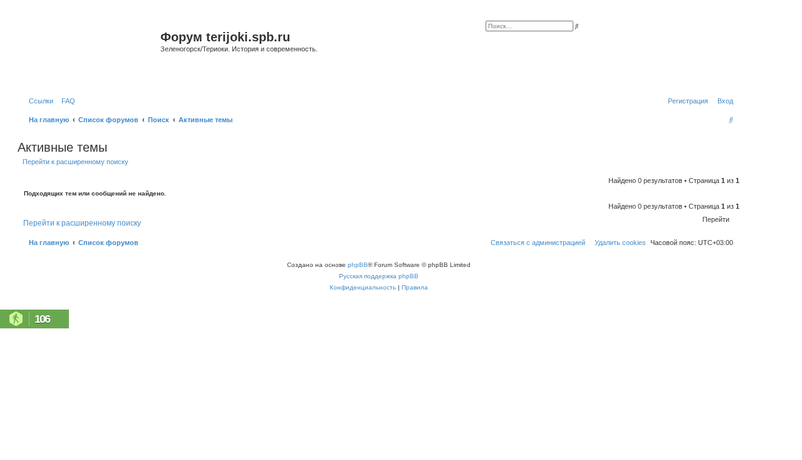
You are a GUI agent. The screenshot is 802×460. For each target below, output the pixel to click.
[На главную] (90, 52)
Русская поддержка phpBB (379, 276)
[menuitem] (65, 100)
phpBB (358, 264)
